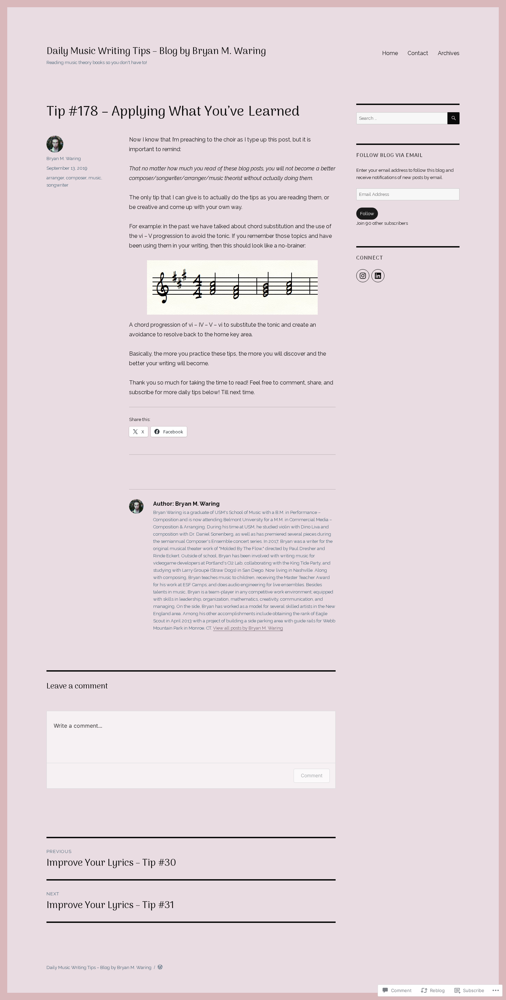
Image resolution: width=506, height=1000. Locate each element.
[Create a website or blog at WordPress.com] (160, 967)
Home (390, 53)
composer (76, 177)
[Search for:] (401, 118)
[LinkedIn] (377, 275)
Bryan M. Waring (63, 158)
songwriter (57, 185)
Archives (449, 53)
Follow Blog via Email (389, 155)
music (94, 177)
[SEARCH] (453, 118)
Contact (418, 53)
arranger (55, 177)
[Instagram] (362, 275)
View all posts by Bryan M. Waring (248, 628)
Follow (367, 213)
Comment (312, 775)
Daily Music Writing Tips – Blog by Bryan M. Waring (156, 52)
